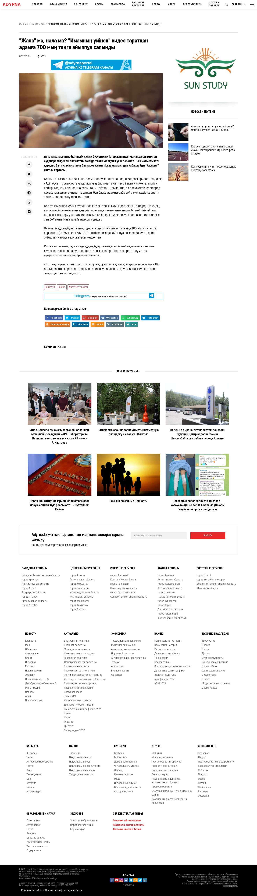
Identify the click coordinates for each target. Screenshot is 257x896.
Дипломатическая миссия (79, 705)
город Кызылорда (168, 614)
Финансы (116, 675)
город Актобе (29, 605)
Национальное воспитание (84, 766)
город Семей (204, 575)
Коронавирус (77, 829)
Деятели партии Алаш (167, 653)
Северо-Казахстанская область (128, 597)
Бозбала (119, 753)
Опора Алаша (209, 688)
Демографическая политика (80, 662)
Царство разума (35, 838)
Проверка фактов (162, 787)
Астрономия (33, 825)
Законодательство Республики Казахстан (170, 801)
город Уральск (30, 580)
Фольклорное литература (166, 762)
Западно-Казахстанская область (41, 575)
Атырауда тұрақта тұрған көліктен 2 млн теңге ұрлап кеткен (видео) (212, 128)
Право (67, 713)
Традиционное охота (81, 774)
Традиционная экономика (126, 641)
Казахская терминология (212, 766)
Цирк (29, 779)
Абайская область (207, 588)
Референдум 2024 (74, 730)
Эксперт (30, 675)
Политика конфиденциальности (63, 890)
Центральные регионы (85, 568)
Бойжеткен (120, 757)
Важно (99, 4)
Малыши (157, 753)
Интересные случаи (125, 783)
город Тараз (164, 605)
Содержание (33, 850)
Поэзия (206, 645)
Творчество (208, 641)
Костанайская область (123, 580)
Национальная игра (80, 757)
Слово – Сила (209, 666)
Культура (32, 746)
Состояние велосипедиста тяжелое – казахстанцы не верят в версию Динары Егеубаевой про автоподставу (197, 505)
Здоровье (203, 753)
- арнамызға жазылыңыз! (100, 296)
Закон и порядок (214, 4)
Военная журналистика (127, 787)
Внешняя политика (75, 645)
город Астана (77, 575)
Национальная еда (80, 762)
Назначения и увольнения (78, 688)
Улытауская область (81, 597)
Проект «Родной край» (165, 766)
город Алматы (166, 575)
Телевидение (33, 774)
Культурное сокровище (215, 662)
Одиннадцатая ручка (214, 671)
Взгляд (202, 783)
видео (62, 287)
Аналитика (117, 666)
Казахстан (31, 641)
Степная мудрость (212, 658)
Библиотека (209, 675)
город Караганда (79, 588)
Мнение (29, 666)
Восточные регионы (210, 568)
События (203, 770)
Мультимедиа (33, 688)
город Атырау (29, 597)
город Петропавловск (122, 592)
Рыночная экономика (123, 645)
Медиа (30, 787)
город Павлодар (119, 584)
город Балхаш (78, 609)
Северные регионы (122, 568)
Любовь (118, 770)
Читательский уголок (126, 766)
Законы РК (70, 696)
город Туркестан (167, 601)
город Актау (28, 588)
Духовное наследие (138, 4)
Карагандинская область (84, 592)
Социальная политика (76, 666)
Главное (68, 722)
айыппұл (50, 287)
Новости (37, 4)
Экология (203, 796)
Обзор (201, 779)
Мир (27, 645)
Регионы (203, 791)
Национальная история (167, 641)
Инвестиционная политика (79, 653)
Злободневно (58, 4)
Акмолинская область (82, 580)
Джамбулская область (170, 609)
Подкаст (203, 774)
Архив (28, 696)
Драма (206, 653)
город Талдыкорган (169, 584)
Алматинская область (170, 580)
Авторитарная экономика (126, 649)
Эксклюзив (204, 787)
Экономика (118, 4)
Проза (205, 649)
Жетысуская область (170, 588)
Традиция (74, 753)
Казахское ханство (165, 649)
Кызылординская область (172, 618)
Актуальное (32, 653)
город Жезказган (80, 601)
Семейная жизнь (123, 774)
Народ (156, 4)
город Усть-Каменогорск (211, 580)
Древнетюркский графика (169, 671)
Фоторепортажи (123, 791)
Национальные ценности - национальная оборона (167, 781)
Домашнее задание (125, 762)
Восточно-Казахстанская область (216, 584)
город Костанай (119, 575)
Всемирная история (165, 645)
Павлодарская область (123, 588)
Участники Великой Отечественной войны (172, 793)
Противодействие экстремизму (216, 762)
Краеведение (162, 662)
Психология (33, 820)
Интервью (31, 662)
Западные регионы (34, 568)
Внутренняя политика (76, 641)
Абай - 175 (160, 683)
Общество (31, 649)
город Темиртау (79, 605)
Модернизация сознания (216, 683)
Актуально (81, 4)
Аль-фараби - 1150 (164, 679)
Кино (29, 770)
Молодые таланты (162, 757)
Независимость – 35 (37, 679)
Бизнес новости (120, 671)
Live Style (120, 746)
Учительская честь (37, 846)
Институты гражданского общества (84, 679)
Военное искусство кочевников (172, 666)
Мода (117, 779)
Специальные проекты (165, 770)
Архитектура (33, 791)
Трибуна (68, 726)
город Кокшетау (79, 584)
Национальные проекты (77, 700)
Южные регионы (168, 568)
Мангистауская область (35, 584)
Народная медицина (82, 825)
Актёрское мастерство (39, 762)
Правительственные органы (80, 683)
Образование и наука (40, 813)
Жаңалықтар (38, 24)
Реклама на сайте (31, 890)
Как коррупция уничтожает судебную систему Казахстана (213, 168)
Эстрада (31, 783)
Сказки (206, 679)
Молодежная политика (77, 649)
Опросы (29, 692)
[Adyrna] (13, 4)
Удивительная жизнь (38, 842)
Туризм (115, 662)
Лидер (201, 757)
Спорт (172, 4)
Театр (29, 766)
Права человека (73, 692)
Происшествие (192, 4)
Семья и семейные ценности (128, 501)
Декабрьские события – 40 (40, 683)
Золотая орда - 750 (165, 675)
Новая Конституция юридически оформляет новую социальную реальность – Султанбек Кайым (59, 505)
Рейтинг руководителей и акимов (83, 675)
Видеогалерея (160, 774)
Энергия (31, 833)
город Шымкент (167, 592)
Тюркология (161, 658)
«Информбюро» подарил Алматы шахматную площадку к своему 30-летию (128, 432)
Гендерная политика (75, 658)
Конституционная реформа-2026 (83, 709)
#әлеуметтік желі (78, 287)
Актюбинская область (34, 601)
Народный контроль (122, 653)
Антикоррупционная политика (128, 658)
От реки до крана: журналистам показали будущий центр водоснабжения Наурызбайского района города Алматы (197, 434)
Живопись (32, 753)
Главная (23, 24)
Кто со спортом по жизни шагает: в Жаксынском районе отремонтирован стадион (213, 150)
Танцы (30, 757)
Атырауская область (33, 592)
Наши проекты (33, 671)
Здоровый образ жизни (83, 820)
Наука (29, 829)
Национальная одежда (82, 770)
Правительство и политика (79, 671)
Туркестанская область (171, 597)
